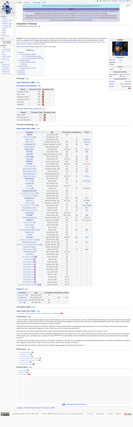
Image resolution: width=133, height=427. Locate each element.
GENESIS (29, 134)
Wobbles (29, 44)
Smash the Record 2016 (29, 169)
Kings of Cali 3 (29, 142)
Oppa (86, 169)
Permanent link (5, 71)
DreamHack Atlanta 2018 (29, 217)
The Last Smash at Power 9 (29, 205)
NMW (17, 44)
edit (27, 78)
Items (3, 34)
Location (111, 86)
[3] (106, 330)
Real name (112, 81)
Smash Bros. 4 (5, 21)
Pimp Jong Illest (86, 220)
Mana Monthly (28, 259)
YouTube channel (23, 374)
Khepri (87, 144)
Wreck (87, 198)
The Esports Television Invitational (27, 284)
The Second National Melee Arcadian (29, 230)
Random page (5, 35)
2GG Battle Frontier (28, 137)
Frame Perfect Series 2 (29, 176)
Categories (20, 408)
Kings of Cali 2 (29, 139)
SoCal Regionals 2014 (29, 144)
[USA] (129, 88)
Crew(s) (111, 69)
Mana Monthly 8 (27, 277)
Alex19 (103, 42)
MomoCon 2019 (29, 232)
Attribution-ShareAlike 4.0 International (63, 413)
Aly (87, 166)
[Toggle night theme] (97, 1)
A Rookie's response (25, 354)
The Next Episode (29, 147)
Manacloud (87, 139)
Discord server (6, 58)
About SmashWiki (100, 413)
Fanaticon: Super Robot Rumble (29, 239)
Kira (25, 44)
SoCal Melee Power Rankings (69, 42)
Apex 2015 (29, 154)
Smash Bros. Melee (7, 25)
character (111, 64)
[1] (60, 323)
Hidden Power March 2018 (28, 210)
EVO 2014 (29, 151)
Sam (86, 210)
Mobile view (118, 413)
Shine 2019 (29, 237)
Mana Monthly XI (28, 282)
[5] (22, 337)
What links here (6, 64)
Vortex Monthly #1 (29, 222)
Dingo (86, 171)
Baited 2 (21, 302)
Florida (70, 38)
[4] (54, 335)
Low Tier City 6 (29, 213)
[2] (79, 327)
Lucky (22, 44)
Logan (87, 242)
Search (2, 38)
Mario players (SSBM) (48, 408)
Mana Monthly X (27, 279)
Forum (4, 47)
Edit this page (36, 2)
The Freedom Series (27, 257)
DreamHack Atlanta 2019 (29, 242)
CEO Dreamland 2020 (29, 252)
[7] (84, 344)
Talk (109, 0)
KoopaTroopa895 (87, 205)
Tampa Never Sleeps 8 (29, 247)
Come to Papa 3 (29, 225)
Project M (19, 289)
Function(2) (29, 181)
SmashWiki (52, 6)
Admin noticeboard (6, 56)
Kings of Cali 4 (29, 149)
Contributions (114, 0)
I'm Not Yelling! (29, 156)
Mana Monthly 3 (27, 264)
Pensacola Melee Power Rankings (26, 42)
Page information (6, 73)
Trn (97, 16)
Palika (87, 237)
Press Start (29, 159)
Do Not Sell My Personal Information (76, 404)
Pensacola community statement (30, 358)
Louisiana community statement (30, 360)
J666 (86, 151)
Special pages (5, 67)
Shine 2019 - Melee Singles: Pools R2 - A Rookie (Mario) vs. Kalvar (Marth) (39, 313)
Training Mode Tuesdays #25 (28, 193)
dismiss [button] (128, 5)
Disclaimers (110, 413)
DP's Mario (87, 164)
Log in (57, 6)
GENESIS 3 (29, 161)
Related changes (6, 66)
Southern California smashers (32, 408)
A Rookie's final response (27, 364)
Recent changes (6, 50)
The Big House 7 (29, 198)
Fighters (4, 28)
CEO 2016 (29, 164)
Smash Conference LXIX (29, 171)
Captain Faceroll (40, 44)
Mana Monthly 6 (27, 272)
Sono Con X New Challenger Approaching (28, 244)
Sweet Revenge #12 (28, 249)
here (78, 13)
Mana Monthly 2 (27, 262)
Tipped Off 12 (29, 200)
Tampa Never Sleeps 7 (29, 173)
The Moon (87, 176)
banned (23, 46)
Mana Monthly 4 (27, 267)
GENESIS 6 (29, 220)
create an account (65, 6)
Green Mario (86, 181)
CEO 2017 (29, 186)
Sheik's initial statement (26, 352)
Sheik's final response (26, 356)
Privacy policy (89, 413)
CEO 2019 (29, 235)
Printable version (6, 69)
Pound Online (29, 254)
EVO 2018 (29, 215)
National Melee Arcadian (29, 208)
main (114, 59)
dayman (87, 149)
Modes (4, 32)
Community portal (6, 49)
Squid (98, 42)
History (44, 2)
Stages (4, 30)
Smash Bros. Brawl (6, 23)
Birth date (111, 84)
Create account (122, 0)
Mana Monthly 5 (27, 269)
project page (61, 20)
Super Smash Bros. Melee (26, 82)
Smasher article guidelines (86, 17)
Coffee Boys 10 (21, 295)
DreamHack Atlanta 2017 (29, 191)
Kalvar (94, 42)
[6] (78, 342)
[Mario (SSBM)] (43, 92)
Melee (110, 59)
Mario (120, 59)
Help (3, 52)
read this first (96, 6)
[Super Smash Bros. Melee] (120, 74)
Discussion (26, 2)
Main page (4, 18)
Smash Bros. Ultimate (7, 20)
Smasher (19, 2)
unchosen (86, 217)
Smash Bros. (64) (6, 27)
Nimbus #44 (28, 227)
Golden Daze (28, 203)
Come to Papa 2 (28, 166)
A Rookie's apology (25, 362)
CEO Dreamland (29, 178)
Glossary (4, 54)
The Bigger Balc (29, 183)
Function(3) (29, 188)
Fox (120, 62)
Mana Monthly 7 (27, 274)
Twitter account (22, 370)
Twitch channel (22, 372)
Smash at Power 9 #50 (28, 195)
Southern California (44, 38)
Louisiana (44, 46)
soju (87, 161)
